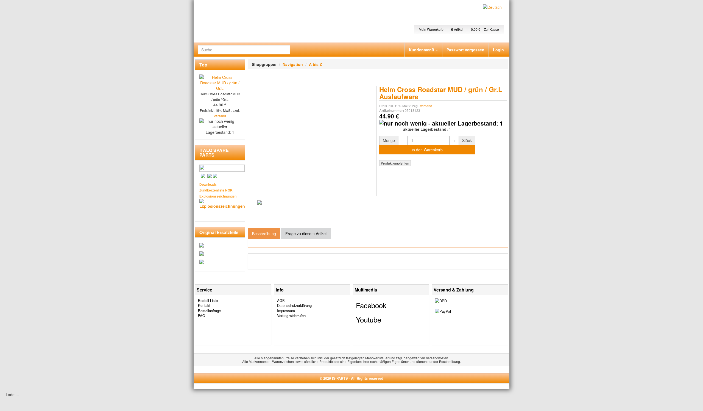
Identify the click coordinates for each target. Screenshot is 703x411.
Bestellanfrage (209, 310)
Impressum (286, 310)
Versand (426, 105)
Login (498, 49)
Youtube (368, 319)
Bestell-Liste (208, 300)
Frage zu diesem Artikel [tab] (306, 233)
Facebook (371, 305)
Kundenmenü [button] (422, 49)
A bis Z (315, 64)
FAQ (201, 315)
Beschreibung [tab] (264, 233)
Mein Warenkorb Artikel (441, 29)
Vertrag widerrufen (291, 315)
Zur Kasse (491, 29)
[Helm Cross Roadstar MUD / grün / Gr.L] (259, 210)
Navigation (293, 64)
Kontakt (204, 305)
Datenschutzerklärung (294, 305)
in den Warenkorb (427, 149)
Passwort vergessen (465, 49)
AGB (281, 300)
